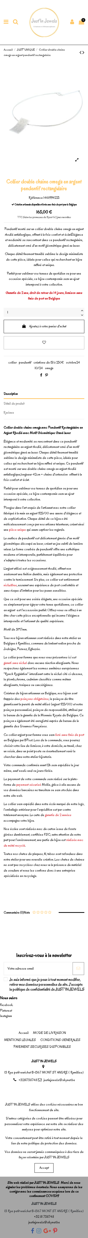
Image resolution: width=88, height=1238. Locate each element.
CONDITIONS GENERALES (60, 1040)
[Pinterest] (46, 375)
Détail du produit (14, 403)
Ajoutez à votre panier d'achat (47, 326)
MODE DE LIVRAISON (49, 1032)
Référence (36, 197)
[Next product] (83, 52)
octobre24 (73, 362)
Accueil (24, 1032)
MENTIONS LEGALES (20, 1040)
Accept (44, 1167)
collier (12, 362)
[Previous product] (80, 52)
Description (11, 393)
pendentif (25, 362)
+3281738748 (28, 1080)
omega (49, 368)
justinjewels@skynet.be (59, 1080)
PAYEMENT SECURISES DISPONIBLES (42, 1046)
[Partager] (41, 375)
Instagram (6, 1016)
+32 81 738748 (44, 1216)
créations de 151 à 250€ (48, 362)
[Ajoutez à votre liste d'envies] (44, 343)
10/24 (39, 368)
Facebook (6, 1005)
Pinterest (6, 1010)
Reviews (9, 412)
